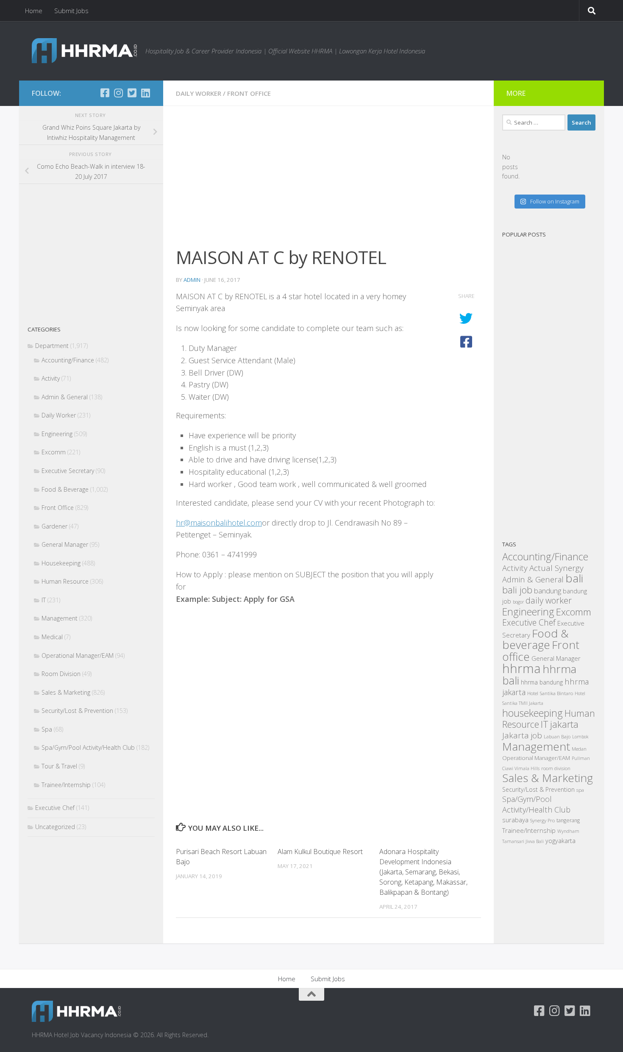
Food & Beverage (65, 489)
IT (44, 600)
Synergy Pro (542, 820)
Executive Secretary (68, 471)
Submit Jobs (71, 10)
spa (580, 789)
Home (33, 10)
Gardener (54, 526)
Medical (52, 637)
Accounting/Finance (68, 360)
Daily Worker (198, 93)
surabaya (515, 819)
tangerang (568, 820)
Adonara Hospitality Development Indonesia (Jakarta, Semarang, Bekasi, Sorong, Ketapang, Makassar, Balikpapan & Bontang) (423, 872)
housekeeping (532, 713)
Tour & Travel (59, 766)
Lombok (580, 737)
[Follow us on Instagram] (118, 93)
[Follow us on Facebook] (105, 93)
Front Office (249, 93)
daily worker (549, 600)
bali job (517, 590)
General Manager (65, 544)
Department (52, 346)
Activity (51, 378)
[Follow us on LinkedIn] (145, 93)
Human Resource (65, 581)
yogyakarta (560, 841)
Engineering (57, 434)
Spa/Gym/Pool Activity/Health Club (88, 747)
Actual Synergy (556, 567)
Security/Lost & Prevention (77, 711)
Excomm (54, 452)
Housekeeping (61, 563)
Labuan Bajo (557, 736)
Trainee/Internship (66, 785)
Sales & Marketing (66, 692)
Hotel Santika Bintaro (550, 693)
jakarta (564, 724)
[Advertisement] (328, 181)
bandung (547, 591)
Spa (47, 729)
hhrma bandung (542, 682)
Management (60, 618)
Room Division (61, 674)
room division (555, 768)
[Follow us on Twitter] (132, 93)
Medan (579, 748)
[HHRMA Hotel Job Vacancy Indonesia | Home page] (84, 50)
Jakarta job (522, 735)
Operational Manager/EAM (78, 655)
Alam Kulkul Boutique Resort (320, 851)
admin (192, 280)
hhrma (521, 668)
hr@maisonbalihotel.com (219, 523)
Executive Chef (55, 808)
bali (574, 578)
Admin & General (65, 397)
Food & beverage (535, 639)
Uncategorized (55, 827)
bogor (518, 602)
